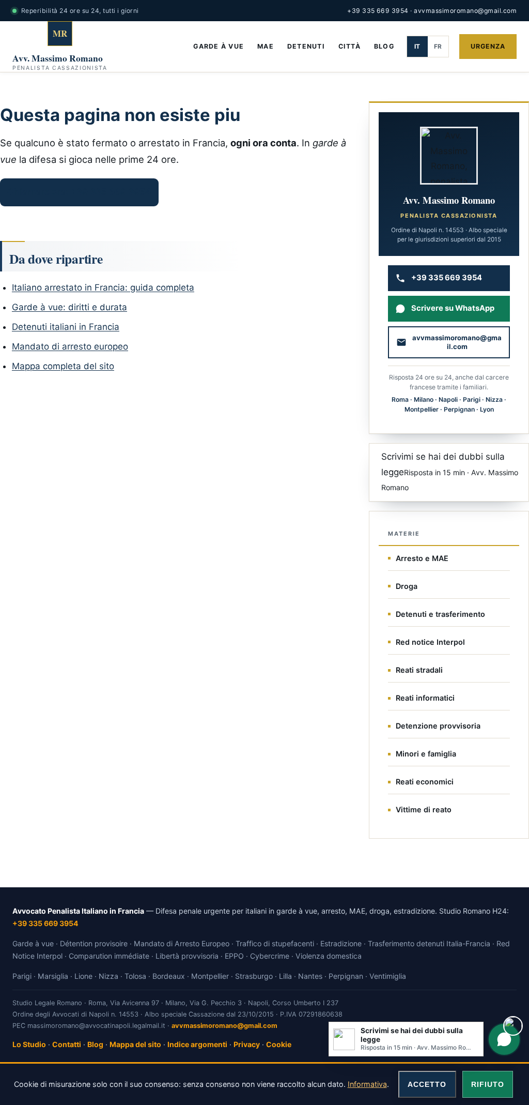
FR (438, 46)
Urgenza (488, 46)
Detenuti (306, 46)
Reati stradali (419, 669)
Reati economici (425, 781)
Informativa (367, 1084)
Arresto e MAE (422, 558)
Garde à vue (218, 46)
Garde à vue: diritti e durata (69, 307)
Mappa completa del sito (63, 366)
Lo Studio (29, 1044)
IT (417, 46)
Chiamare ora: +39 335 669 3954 (79, 192)
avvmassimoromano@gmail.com (465, 10)
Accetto (427, 1084)
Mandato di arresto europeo (70, 346)
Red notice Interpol (430, 642)
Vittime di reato (424, 809)
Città (349, 46)
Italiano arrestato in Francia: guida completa (103, 287)
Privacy (247, 1044)
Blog (384, 46)
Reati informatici (425, 697)
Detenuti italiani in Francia (65, 327)
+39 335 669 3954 (378, 10)
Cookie (278, 1044)
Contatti (66, 1044)
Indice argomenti (197, 1044)
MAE (265, 46)
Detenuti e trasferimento (440, 614)
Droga (406, 586)
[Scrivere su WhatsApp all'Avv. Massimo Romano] (504, 1039)
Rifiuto (488, 1084)
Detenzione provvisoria (438, 725)
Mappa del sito (135, 1044)
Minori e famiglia (426, 753)
